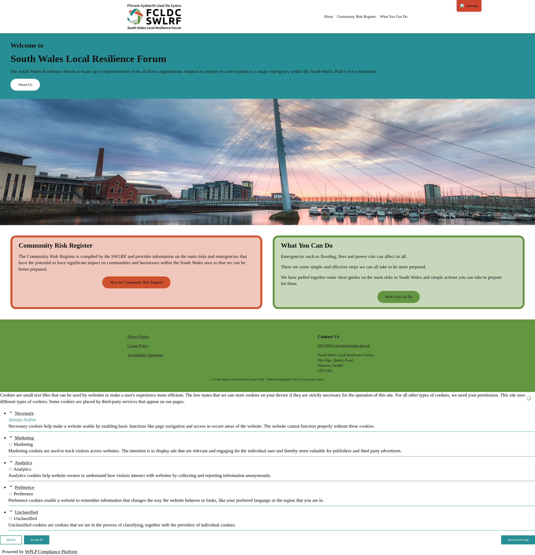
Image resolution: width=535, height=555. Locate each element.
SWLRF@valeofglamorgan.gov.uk (344, 345)
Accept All (37, 539)
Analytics (23, 462)
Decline (10, 539)
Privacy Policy (138, 337)
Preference (24, 487)
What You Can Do (399, 297)
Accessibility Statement (145, 355)
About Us (25, 84)
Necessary (24, 413)
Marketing (24, 437)
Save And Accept (518, 539)
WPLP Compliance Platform (51, 551)
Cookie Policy (138, 346)
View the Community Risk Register (136, 282)
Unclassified (26, 512)
